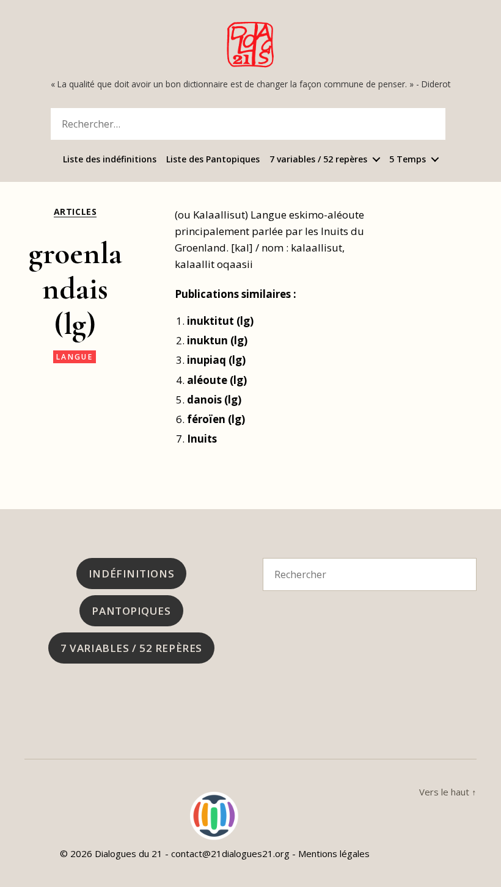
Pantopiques (131, 611)
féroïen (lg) (216, 419)
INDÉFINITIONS (131, 574)
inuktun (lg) (217, 340)
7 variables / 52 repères (318, 159)
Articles (75, 211)
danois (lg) (214, 400)
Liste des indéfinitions (109, 159)
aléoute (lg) (217, 380)
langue (74, 357)
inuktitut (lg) (220, 321)
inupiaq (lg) (216, 360)
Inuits (202, 439)
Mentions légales (334, 853)
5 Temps (407, 159)
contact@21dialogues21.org (230, 853)
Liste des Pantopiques (213, 159)
